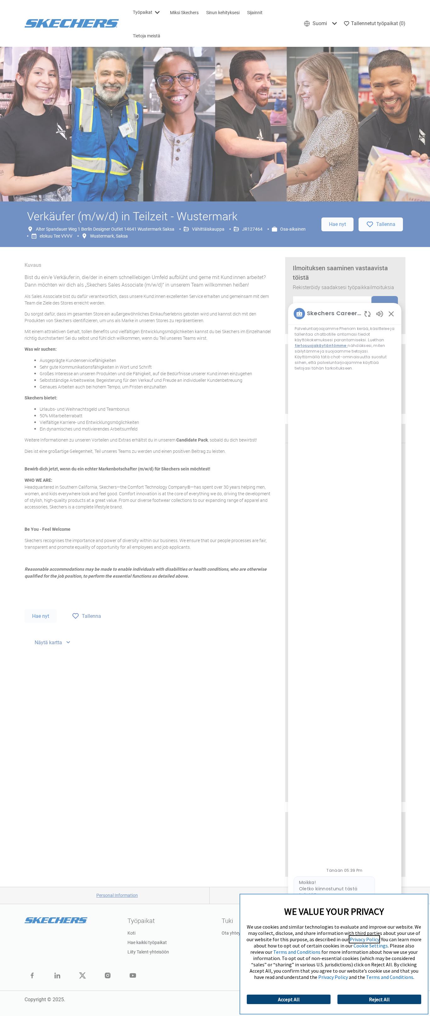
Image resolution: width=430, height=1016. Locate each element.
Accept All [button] (289, 999)
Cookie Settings (371, 945)
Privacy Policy (364, 939)
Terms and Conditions (296, 952)
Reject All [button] (379, 999)
